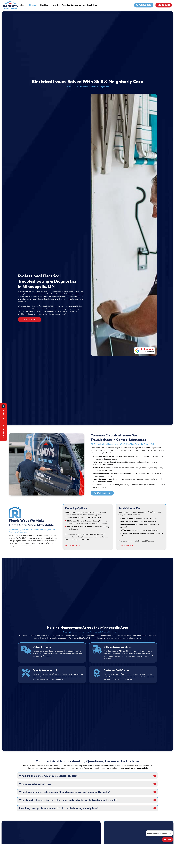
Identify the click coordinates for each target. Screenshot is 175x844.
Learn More (71, 546)
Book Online (163, 5)
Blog (95, 5)
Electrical (32, 5)
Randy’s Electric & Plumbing (62, 294)
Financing (66, 5)
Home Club (56, 5)
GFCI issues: (97, 485)
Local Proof (87, 5)
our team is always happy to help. (134, 768)
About (22, 5)
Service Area (76, 5)
